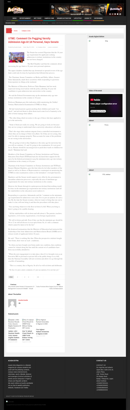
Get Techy (37, 18)
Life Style (77, 18)
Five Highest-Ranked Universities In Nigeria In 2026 (42, 331)
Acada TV (88, 18)
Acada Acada (23, 300)
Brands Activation (64, 18)
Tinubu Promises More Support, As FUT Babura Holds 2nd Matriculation (49, 286)
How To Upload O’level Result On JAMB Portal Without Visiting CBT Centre (27, 335)
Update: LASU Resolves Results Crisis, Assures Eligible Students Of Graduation (71, 23)
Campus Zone (49, 18)
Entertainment (25, 18)
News (14, 18)
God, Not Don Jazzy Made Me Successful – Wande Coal (34, 23)
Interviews (98, 18)
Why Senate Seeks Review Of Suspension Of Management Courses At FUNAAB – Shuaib (21, 286)
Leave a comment (53, 47)
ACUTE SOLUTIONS (40, 405)
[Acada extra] (15, 10)
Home (9, 2)
